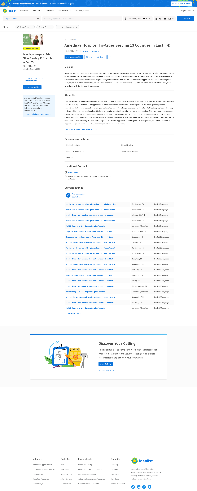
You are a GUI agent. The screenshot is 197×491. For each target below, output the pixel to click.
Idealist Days (38, 484)
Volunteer (49, 10)
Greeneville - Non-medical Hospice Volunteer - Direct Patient (90, 242)
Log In (183, 10)
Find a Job (36, 10)
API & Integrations (81, 10)
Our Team (114, 469)
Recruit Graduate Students (88, 484)
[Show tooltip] (76, 39)
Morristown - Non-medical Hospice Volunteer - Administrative (91, 204)
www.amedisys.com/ (90, 51)
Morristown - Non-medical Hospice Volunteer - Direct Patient (90, 209)
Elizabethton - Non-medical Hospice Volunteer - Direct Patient (91, 215)
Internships (65, 469)
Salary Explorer (66, 479)
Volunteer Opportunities (42, 464)
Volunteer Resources (41, 479)
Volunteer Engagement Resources (91, 479)
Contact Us (115, 474)
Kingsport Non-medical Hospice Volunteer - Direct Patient (89, 231)
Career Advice (66, 484)
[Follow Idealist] (133, 487)
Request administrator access (37, 114)
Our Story (114, 464)
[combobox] (82, 18)
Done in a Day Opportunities (44, 469)
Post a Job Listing (85, 464)
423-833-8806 (73, 172)
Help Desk (115, 479)
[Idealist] (9, 11)
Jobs (62, 464)
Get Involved (24, 10)
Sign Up (191, 10)
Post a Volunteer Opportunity (89, 469)
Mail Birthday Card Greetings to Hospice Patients (85, 226)
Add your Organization (87, 474)
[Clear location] (149, 18)
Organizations (38, 474)
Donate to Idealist (118, 484)
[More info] (138, 19)
